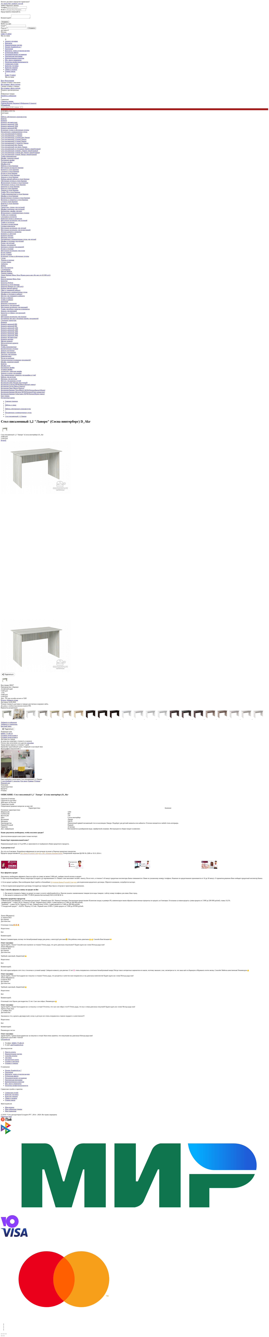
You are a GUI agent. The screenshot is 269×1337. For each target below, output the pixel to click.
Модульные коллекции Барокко (12, 168)
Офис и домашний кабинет (10, 290)
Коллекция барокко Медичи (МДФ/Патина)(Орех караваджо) (23, 392)
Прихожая (4, 301)
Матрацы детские (7, 237)
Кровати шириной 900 (9, 326)
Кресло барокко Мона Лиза (10, 279)
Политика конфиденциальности (16, 62)
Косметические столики (9, 349)
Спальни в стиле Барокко (10, 171)
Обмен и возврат (11, 69)
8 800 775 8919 (6, 34)
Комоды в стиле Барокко (9, 203)
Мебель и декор (10, 405)
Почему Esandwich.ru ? (13, 47)
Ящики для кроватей (8, 245)
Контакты (8, 43)
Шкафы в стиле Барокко (9, 196)
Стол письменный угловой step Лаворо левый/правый (20, 152)
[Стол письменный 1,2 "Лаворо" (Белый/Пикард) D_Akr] (31, 719)
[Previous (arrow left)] (2, 1335)
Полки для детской (7, 243)
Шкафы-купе (5, 164)
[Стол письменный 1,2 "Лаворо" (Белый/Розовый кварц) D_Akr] (139, 719)
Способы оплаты (11, 1056)
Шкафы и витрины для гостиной (12, 209)
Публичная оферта (11, 52)
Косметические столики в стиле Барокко (15, 198)
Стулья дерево (6, 262)
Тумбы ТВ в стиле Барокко (10, 192)
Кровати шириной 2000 (9, 335)
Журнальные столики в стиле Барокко (14, 183)
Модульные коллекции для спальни (13, 317)
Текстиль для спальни (8, 354)
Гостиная (4, 205)
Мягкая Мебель (6, 271)
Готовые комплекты (8, 226)
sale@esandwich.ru (16, 1045)
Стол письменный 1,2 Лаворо (11, 135)
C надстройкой (6, 781)
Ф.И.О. (3, 10)
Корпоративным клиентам (14, 58)
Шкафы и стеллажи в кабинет (11, 294)
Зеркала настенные (8, 350)
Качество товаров (11, 68)
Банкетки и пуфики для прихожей (13, 313)
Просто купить (10, 1052)
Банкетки (4, 281)
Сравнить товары (7, 101)
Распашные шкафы (8, 160)
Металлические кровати (9, 343)
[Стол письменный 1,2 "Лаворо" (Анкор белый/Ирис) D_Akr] (234, 719)
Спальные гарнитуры (8, 320)
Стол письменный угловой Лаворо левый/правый (19, 154)
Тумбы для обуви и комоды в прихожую (15, 309)
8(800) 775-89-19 (7, 733)
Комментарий (6, 18)
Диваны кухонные (7, 260)
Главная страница (11, 401)
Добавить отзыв (12, 700)
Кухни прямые (6, 252)
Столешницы (5, 269)
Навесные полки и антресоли (11, 218)
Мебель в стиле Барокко (9, 166)
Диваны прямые (7, 273)
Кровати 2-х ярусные (8, 234)
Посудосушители (7, 267)
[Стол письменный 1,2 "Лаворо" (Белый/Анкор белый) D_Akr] (151, 719)
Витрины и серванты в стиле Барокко (14, 200)
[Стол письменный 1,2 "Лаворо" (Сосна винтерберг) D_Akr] (36, 672)
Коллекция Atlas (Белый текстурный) (14, 383)
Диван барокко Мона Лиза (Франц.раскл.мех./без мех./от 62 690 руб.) (26, 275)
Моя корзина (9, 1107)
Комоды (4, 119)
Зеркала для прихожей (9, 311)
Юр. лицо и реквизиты (13, 60)
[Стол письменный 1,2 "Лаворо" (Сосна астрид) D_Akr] (67, 719)
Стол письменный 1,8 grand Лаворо (13, 139)
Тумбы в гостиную (7, 222)
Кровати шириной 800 (9, 128)
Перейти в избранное (8, 96)
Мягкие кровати (7, 341)
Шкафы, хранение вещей (10, 158)
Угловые (37, 781)
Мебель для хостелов (8, 377)
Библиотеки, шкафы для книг (11, 211)
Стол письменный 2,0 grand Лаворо (13, 141)
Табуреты (4, 264)
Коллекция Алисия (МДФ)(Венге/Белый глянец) (18, 384)
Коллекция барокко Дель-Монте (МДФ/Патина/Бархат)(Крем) (23, 390)
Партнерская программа (13, 56)
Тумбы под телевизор (8, 215)
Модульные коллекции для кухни (13, 251)
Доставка (8, 1058)
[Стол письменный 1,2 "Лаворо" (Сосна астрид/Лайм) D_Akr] (55, 719)
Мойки (3, 266)
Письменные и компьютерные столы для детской (18, 239)
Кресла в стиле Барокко (9, 188)
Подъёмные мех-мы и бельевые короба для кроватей (19, 318)
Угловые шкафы (6, 162)
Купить (3, 440)
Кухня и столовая (7, 249)
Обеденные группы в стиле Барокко (14, 181)
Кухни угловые (6, 254)
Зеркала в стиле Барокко (9, 177)
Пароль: (4, 28)
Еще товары (5, 396)
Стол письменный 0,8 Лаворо (11, 134)
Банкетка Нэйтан (7, 283)
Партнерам (9, 49)
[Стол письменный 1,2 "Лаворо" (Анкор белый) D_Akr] (258, 719)
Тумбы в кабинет (7, 300)
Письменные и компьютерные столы (14, 132)
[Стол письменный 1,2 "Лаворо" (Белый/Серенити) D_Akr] (127, 719)
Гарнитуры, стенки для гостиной (13, 207)
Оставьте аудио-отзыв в (9, 735)
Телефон (4, 7)
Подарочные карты (8, 398)
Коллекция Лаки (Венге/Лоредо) (12, 388)
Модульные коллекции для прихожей (14, 307)
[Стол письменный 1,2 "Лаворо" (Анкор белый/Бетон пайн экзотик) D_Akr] (246, 719)
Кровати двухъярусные (9, 122)
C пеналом (16, 781)
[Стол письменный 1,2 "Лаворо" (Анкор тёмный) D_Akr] (198, 719)
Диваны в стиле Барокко (9, 190)
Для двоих (24, 781)
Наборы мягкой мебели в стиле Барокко (15, 179)
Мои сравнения (10, 1111)
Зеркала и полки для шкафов (11, 373)
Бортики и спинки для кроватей (12, 247)
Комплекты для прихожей (10, 305)
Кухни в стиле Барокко (9, 173)
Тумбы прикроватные (8, 156)
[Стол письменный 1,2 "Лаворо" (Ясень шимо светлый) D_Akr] (43, 719)
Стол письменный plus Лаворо (12, 145)
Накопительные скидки (13, 45)
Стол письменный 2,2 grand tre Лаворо (14, 143)
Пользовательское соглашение (16, 54)
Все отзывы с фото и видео (10, 84)
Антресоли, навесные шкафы (11, 371)
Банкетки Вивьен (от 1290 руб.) (12, 286)
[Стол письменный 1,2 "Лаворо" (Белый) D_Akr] (163, 719)
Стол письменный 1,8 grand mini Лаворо (15, 137)
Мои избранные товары (13, 1109)
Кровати (4, 120)
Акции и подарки (11, 41)
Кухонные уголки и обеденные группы (15, 130)
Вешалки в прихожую (9, 303)
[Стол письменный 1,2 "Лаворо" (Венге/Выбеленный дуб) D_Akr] (103, 719)
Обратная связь (6, 1116)
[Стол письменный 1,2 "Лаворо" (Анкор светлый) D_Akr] (222, 719)
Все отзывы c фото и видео (10, 88)
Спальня (4, 315)
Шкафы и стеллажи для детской (12, 241)
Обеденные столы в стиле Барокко (13, 185)
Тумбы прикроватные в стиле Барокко (14, 194)
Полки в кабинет (7, 298)
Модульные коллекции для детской (13, 228)
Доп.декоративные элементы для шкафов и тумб (18, 375)
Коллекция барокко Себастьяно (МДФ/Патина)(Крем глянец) (23, 394)
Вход (2, 81)
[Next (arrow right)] (4, 1335)
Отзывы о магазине (12, 1061)
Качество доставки (11, 66)
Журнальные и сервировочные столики (15, 213)
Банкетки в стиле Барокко (10, 186)
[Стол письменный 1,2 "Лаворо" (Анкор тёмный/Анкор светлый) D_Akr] (175, 719)
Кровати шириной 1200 (9, 124)
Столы (3, 258)
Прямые (31, 781)
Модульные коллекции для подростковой (15, 230)
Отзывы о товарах (11, 1063)
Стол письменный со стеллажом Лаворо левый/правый (21, 149)
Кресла (3, 277)
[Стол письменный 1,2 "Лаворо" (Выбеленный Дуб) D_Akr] (79, 719)
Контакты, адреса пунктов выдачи (17, 51)
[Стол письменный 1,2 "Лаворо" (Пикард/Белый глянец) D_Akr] (19, 719)
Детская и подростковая (9, 224)
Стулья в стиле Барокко (9, 201)
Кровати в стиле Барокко (10, 169)
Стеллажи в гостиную (9, 217)
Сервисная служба (11, 64)
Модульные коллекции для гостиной (14, 220)
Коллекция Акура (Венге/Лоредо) (13, 386)
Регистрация (9, 81)
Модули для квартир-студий (11, 381)
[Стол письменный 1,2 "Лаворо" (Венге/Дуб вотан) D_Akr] (91, 719)
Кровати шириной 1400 (9, 330)
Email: (3, 26)
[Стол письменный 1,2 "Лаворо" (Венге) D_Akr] (115, 719)
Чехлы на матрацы (7, 358)
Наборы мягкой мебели (9, 288)
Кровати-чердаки (7, 235)
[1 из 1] (17, 777)
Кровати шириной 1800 (9, 333)
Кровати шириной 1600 (9, 126)
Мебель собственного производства (14, 117)
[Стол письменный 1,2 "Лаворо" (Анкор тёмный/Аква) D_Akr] (187, 719)
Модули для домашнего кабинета (13, 296)
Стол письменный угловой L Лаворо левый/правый (19, 151)
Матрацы (4, 345)
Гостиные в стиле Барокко (10, 175)
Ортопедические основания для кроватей (16, 360)
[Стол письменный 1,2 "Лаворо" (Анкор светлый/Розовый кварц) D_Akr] (210, 719)
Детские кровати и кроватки (11, 232)
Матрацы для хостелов (9, 379)
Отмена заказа (10, 71)
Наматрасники (6, 356)
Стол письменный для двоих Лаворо (14, 147)
